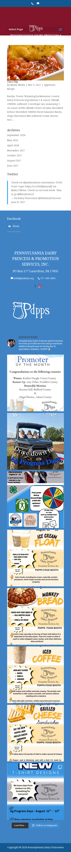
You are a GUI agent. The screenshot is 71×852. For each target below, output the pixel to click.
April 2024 (13, 145)
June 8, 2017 (18, 202)
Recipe (11, 89)
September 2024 (16, 135)
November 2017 (16, 150)
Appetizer (49, 85)
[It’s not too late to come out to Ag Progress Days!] (35, 441)
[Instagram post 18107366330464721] (35, 616)
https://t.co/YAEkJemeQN (38, 186)
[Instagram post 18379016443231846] (35, 383)
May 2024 (12, 140)
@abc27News (18, 190)
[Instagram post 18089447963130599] (35, 674)
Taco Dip (12, 81)
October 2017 (14, 155)
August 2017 (14, 160)
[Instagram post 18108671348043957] (35, 499)
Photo (16, 226)
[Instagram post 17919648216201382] (35, 558)
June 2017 (12, 165)
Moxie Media (18, 85)
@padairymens (32, 182)
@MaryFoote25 (25, 194)
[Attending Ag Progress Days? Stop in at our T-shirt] (35, 791)
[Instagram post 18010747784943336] (35, 733)
